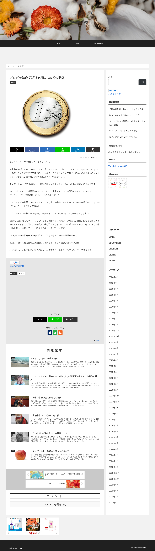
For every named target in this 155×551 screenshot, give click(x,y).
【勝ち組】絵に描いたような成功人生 (126, 109)
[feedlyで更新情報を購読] (55, 332)
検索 (110, 77)
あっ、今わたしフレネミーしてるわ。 (126, 115)
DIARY (14, 273)
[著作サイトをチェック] (50, 332)
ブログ (23, 273)
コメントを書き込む (55, 504)
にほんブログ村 (17, 266)
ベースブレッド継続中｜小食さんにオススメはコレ (127, 123)
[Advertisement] (47, 54)
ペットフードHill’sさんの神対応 (123, 131)
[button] (93, 149)
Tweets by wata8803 (117, 166)
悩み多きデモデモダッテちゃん (123, 137)
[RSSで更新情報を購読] (60, 332)
